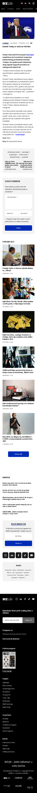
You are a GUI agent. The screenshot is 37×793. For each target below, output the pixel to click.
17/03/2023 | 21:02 (24, 43)
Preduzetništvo (28, 9)
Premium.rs (16, 771)
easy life (28, 570)
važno (26, 575)
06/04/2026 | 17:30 (8, 375)
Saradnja (5, 719)
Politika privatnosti (9, 752)
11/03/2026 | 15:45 (8, 444)
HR (13, 572)
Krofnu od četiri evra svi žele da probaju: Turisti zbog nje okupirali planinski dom (16, 491)
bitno (14, 570)
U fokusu (10, 9)
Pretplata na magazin (9, 725)
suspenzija (13, 155)
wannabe (14, 577)
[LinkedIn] (12, 555)
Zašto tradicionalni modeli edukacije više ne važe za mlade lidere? (17, 505)
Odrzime (26, 572)
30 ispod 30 (8, 570)
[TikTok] (25, 555)
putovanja (20, 575)
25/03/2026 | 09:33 (8, 408)
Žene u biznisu (7, 685)
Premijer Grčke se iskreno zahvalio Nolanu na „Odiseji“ (18, 269)
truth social (23, 155)
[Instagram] (5, 555)
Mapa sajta (6, 749)
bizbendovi (21, 570)
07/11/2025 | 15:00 (8, 342)
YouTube (30, 55)
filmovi (9, 572)
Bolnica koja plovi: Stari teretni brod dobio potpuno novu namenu (17, 484)
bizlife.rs (11, 773)
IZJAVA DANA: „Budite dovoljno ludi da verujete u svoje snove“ (15, 513)
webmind (21, 577)
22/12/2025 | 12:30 (8, 306)
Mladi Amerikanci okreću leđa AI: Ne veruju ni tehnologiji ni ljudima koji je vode (17, 498)
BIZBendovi (6, 701)
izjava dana (19, 572)
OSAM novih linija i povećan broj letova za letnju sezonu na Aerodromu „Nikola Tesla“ (18, 371)
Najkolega (6, 682)
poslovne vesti (11, 575)
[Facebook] (18, 555)
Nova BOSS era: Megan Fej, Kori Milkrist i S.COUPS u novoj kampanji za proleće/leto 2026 (17, 439)
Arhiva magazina (8, 731)
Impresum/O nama (9, 742)
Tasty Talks (6, 698)
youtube (25, 157)
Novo (3, 9)
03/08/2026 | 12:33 (8, 273)
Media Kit (6, 722)
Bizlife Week (7, 707)
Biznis (18, 9)
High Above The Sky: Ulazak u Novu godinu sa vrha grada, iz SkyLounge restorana (18, 302)
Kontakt (5, 745)
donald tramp (15, 157)
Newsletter (6, 728)
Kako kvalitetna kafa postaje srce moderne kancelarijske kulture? (18, 404)
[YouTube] (31, 555)
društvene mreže (14, 152)
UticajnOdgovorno (9, 689)
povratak (25, 152)
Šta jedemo (6, 692)
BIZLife (15, 43)
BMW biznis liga (8, 704)
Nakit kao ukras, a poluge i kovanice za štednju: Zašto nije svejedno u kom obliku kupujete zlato (17, 337)
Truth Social (20, 134)
